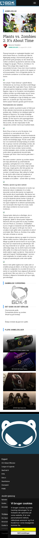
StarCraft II (5, 470)
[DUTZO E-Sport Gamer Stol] (19, 400)
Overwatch (5, 485)
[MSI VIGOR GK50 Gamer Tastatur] (19, 361)
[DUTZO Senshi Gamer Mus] (19, 382)
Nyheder (4, 499)
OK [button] (23, 529)
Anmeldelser (6, 507)
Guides (4, 503)
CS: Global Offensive (8, 463)
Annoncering (6, 522)
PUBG (4, 489)
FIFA (3, 474)
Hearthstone (6, 481)
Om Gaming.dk (7, 518)
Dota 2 (4, 478)
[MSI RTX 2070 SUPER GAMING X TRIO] (19, 343)
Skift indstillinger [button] (23, 533)
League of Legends (8, 466)
